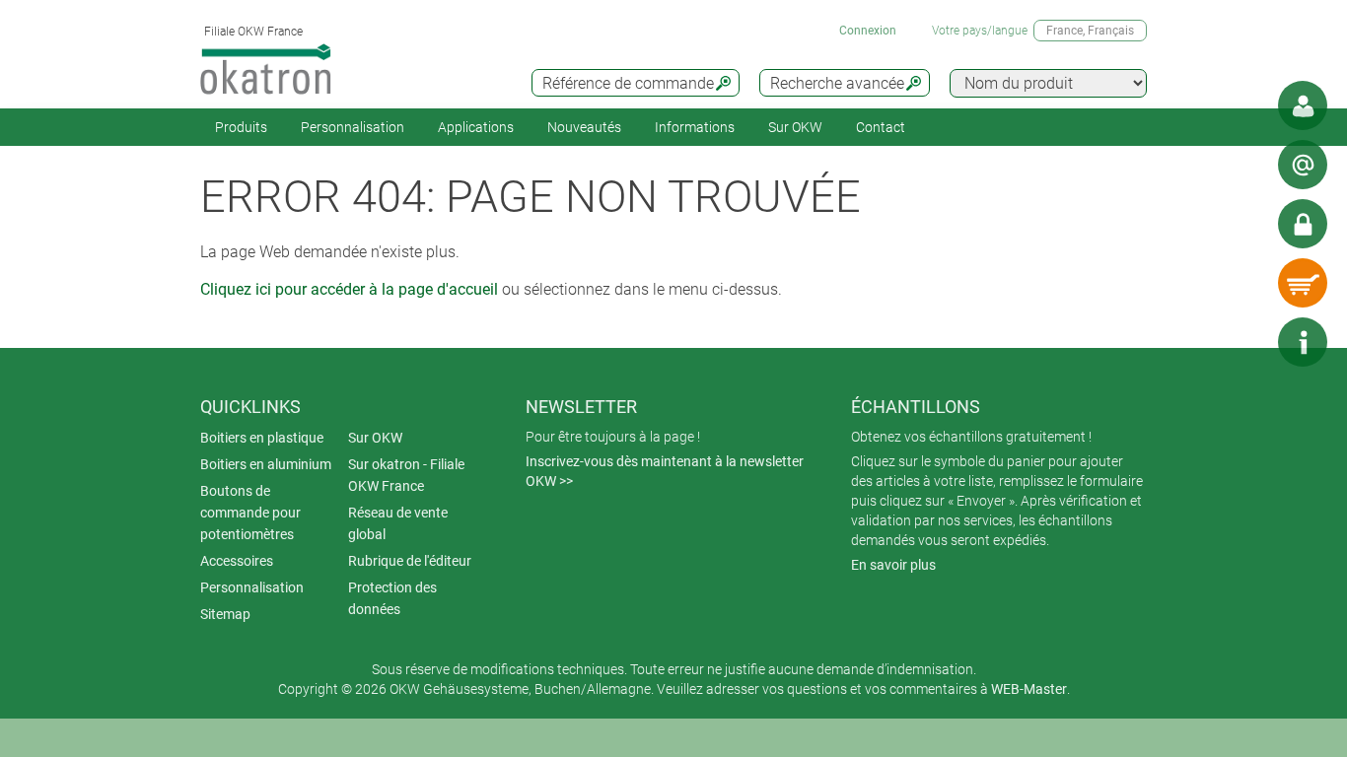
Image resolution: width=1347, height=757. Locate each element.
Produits (241, 127)
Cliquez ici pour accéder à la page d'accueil (349, 289)
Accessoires (236, 561)
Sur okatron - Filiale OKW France (406, 475)
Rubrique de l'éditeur (409, 561)
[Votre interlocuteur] (1302, 105)
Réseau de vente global (398, 523)
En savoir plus (893, 565)
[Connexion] (1302, 223)
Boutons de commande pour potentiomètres (250, 512)
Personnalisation (352, 127)
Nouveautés (584, 127)
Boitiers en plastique (261, 438)
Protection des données (392, 598)
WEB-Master (1029, 689)
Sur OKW (795, 127)
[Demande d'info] (1302, 164)
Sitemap (225, 614)
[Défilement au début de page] (1243, 342)
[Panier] (1302, 283)
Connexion (867, 30)
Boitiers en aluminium (265, 464)
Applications (476, 127)
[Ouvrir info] (1302, 342)
